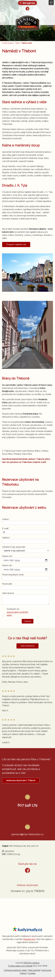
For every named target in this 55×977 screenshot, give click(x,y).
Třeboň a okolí (26, 43)
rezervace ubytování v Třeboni (20, 780)
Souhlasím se (17, 612)
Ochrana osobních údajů (15, 970)
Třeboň (17, 43)
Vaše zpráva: (8, 593)
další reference (27, 646)
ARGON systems (31, 963)
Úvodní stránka (8, 43)
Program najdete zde (16, 244)
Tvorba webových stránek (20, 966)
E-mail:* (5, 528)
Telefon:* (6, 537)
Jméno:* (5, 519)
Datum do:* (7, 565)
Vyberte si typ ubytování (13, 547)
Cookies (32, 973)
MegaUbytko (29, 939)
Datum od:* (7, 556)
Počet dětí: (7, 584)
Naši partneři (34, 970)
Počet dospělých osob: (13, 574)
